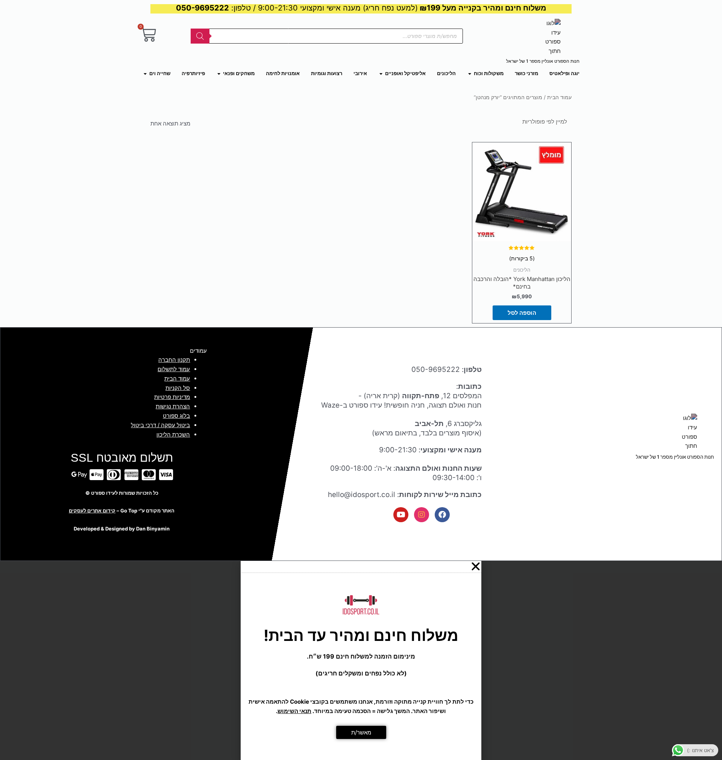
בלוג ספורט (176, 415)
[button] (361, 566)
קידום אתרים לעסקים (92, 511)
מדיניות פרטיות (172, 396)
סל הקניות (177, 387)
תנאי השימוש (294, 711)
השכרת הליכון (173, 434)
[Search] (200, 36)
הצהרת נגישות (173, 406)
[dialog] (361, 660)
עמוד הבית (559, 97)
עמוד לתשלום (174, 369)
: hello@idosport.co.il (405, 494)
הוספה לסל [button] (522, 312)
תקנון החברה (174, 359)
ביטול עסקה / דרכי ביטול (160, 425)
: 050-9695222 (446, 369)
